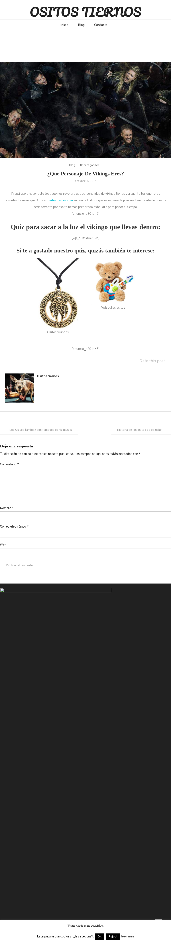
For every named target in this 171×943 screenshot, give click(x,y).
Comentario (9, 465)
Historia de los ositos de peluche (139, 430)
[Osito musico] (113, 281)
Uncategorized (90, 165)
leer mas (127, 937)
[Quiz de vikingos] (85, 110)
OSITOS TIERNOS (85, 12)
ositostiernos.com (60, 201)
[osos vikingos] (58, 294)
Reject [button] (113, 937)
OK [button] (100, 937)
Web (3, 545)
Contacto (101, 25)
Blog (81, 25)
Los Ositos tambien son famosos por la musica (41, 430)
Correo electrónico (14, 527)
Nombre (7, 508)
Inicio (64, 25)
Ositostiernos (48, 376)
